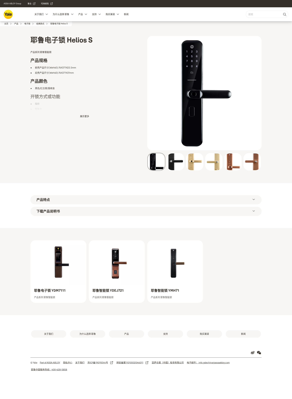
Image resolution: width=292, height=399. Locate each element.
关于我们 (39, 14)
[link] (32, 3)
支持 (94, 14)
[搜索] (284, 14)
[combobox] (267, 14)
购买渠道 (110, 14)
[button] (47, 14)
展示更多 (84, 116)
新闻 (126, 14)
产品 (80, 14)
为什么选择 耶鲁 (61, 14)
